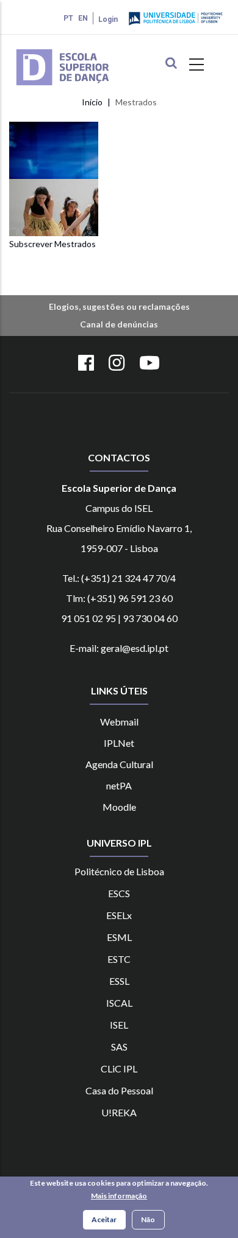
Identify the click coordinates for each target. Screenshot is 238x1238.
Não (148, 1219)
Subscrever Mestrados (52, 244)
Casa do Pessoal (119, 1090)
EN (83, 18)
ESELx (119, 915)
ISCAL (119, 1003)
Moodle (119, 807)
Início (92, 102)
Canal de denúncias (119, 324)
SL (124, 981)
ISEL (119, 1024)
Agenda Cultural (119, 764)
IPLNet (119, 743)
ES (114, 981)
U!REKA (119, 1112)
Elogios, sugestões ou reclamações (119, 306)
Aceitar (104, 1219)
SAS (119, 1046)
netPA (119, 785)
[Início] (80, 50)
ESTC (119, 959)
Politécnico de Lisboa (119, 871)
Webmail (119, 721)
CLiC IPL (119, 1068)
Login (108, 19)
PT (68, 18)
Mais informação (119, 1195)
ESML (119, 937)
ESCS (119, 893)
